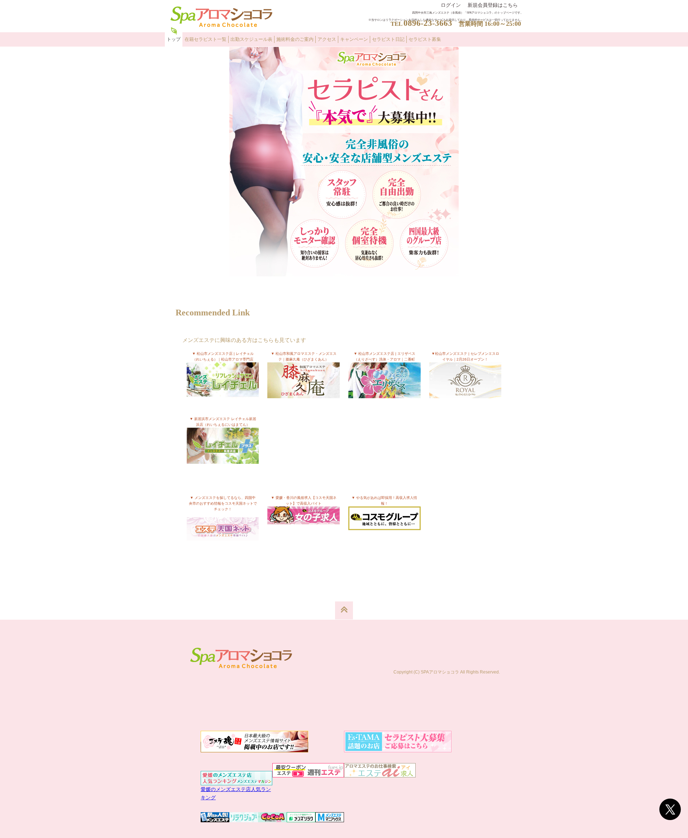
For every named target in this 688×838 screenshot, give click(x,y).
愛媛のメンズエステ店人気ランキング (236, 793)
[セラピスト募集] (344, 272)
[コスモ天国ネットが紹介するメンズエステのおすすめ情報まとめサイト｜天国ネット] (223, 533)
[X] (670, 809)
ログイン (451, 5)
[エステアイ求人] (380, 773)
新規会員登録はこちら (493, 5)
